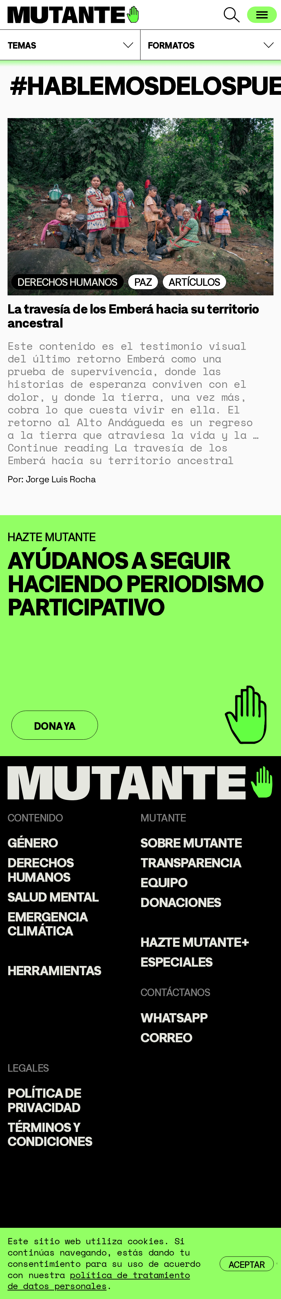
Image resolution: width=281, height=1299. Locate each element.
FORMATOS (171, 45)
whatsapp (174, 1016)
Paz (143, 281)
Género (33, 841)
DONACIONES (180, 901)
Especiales (176, 961)
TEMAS (22, 45)
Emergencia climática (47, 922)
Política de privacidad (44, 1099)
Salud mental (53, 896)
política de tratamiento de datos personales (99, 1280)
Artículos (194, 281)
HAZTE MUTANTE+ (194, 941)
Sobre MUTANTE (191, 841)
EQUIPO (163, 881)
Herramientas (54, 969)
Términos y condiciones (50, 1133)
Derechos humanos (67, 281)
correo (166, 1036)
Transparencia (190, 861)
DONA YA (54, 725)
